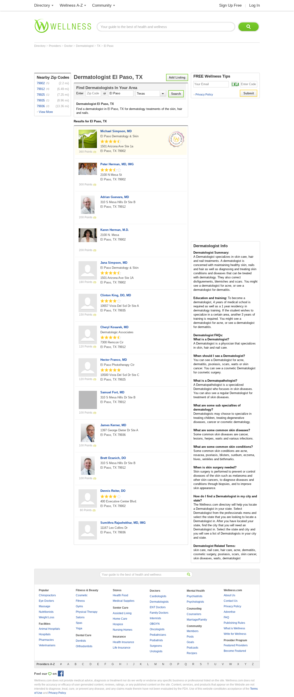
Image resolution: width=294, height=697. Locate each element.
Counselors (194, 614)
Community (102, 5)
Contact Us (230, 600)
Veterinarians (47, 645)
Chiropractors (47, 595)
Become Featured (235, 650)
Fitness (80, 600)
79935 (41, 100)
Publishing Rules (234, 622)
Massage (44, 606)
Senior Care (120, 607)
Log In (254, 5)
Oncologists (157, 629)
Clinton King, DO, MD (115, 295)
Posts (190, 636)
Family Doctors (159, 612)
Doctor (68, 46)
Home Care (120, 618)
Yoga (79, 628)
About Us (229, 595)
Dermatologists (159, 601)
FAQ (226, 617)
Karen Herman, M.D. (114, 230)
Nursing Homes (122, 629)
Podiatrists (156, 640)
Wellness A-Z (71, 5)
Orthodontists (84, 646)
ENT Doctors (158, 607)
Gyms (79, 606)
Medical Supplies (123, 600)
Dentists (81, 640)
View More (46, 112)
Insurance (119, 636)
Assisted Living (122, 613)
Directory (42, 5)
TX (99, 46)
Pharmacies (46, 639)
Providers (55, 46)
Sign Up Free (230, 5)
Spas (79, 622)
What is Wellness (234, 628)
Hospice (118, 624)
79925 (41, 94)
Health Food (120, 595)
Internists (155, 618)
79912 (41, 89)
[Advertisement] (117, 60)
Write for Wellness (235, 633)
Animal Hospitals (49, 628)
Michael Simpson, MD (116, 131)
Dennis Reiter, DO (112, 491)
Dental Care (83, 635)
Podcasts (192, 647)
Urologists (156, 651)
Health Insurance (123, 642)
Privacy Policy (203, 94)
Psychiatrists (194, 596)
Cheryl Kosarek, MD (114, 327)
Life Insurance (121, 647)
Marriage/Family (197, 619)
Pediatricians (158, 634)
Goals (190, 642)
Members (192, 631)
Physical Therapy (86, 611)
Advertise (229, 611)
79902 (41, 83)
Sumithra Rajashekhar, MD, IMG (123, 522)
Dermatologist (85, 46)
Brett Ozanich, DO (113, 458)
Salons (80, 617)
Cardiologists (158, 596)
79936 (41, 106)
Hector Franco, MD (113, 359)
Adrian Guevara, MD (114, 197)
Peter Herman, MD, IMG (117, 164)
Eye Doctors (46, 600)
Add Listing (177, 77)
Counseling (194, 608)
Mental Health (196, 590)
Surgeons (156, 645)
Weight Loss (46, 617)
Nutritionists (46, 611)
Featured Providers (236, 645)
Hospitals (45, 634)
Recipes (192, 653)
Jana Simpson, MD (113, 262)
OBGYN (155, 623)
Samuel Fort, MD (112, 392)
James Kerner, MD (113, 425)
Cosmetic (82, 595)
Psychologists (195, 601)
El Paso (108, 46)
